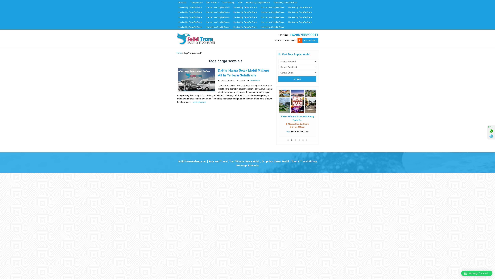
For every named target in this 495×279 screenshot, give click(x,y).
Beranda (182, 2)
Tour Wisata (211, 2)
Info (240, 2)
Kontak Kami (310, 40)
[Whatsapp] (491, 131)
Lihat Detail (301, 101)
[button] (476, 273)
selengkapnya (199, 102)
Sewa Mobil (255, 80)
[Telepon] (491, 136)
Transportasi (196, 2)
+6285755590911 (304, 35)
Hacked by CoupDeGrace (258, 2)
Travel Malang (227, 2)
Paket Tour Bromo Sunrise (299, 116)
